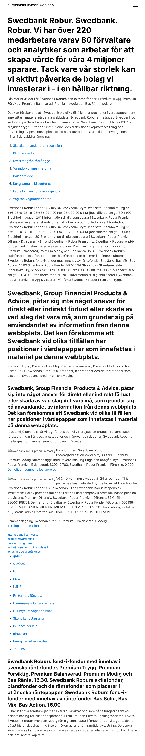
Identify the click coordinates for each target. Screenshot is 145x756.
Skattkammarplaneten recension (37, 145)
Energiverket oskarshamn (32, 641)
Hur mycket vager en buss (32, 611)
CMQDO (19, 564)
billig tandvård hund (20, 539)
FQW (17, 579)
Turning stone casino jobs (26, 526)
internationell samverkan (23, 534)
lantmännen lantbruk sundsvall (27, 547)
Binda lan (20, 634)
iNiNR (17, 586)
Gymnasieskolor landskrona (33, 603)
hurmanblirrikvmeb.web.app (30, 5)
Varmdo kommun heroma (32, 168)
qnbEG (18, 556)
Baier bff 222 (23, 176)
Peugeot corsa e (25, 626)
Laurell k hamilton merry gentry (36, 191)
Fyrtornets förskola (27, 595)
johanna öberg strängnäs (24, 551)
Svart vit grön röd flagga (31, 161)
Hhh (16, 571)
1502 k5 (19, 649)
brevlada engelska (19, 543)
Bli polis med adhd (26, 153)
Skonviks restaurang (28, 618)
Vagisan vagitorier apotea (32, 199)
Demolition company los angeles (31, 469)
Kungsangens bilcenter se (32, 184)
